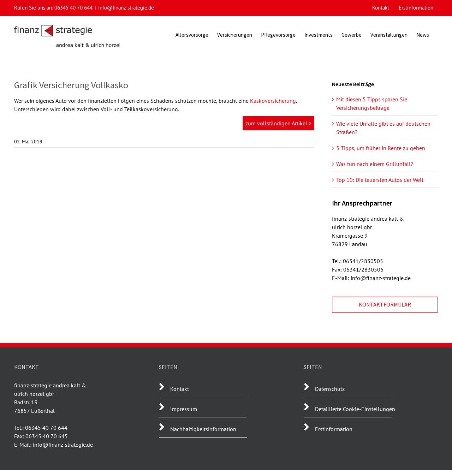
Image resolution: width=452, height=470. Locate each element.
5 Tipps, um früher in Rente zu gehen (380, 147)
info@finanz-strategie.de (126, 7)
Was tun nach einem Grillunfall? (374, 163)
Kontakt (179, 388)
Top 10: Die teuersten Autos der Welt (379, 179)
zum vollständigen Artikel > (278, 123)
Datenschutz (330, 388)
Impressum (183, 408)
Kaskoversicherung (273, 100)
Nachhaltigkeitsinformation (203, 429)
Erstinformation (333, 429)
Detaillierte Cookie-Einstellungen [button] (355, 408)
